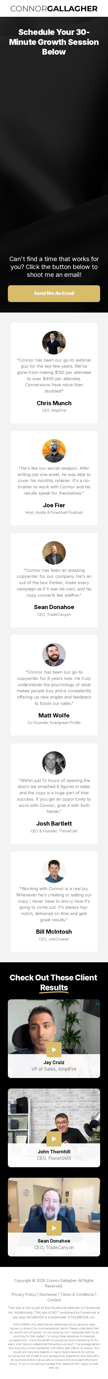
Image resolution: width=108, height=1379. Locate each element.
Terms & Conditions (77, 1294)
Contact (54, 1300)
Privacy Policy (24, 1294)
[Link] (54, 1049)
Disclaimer (48, 1294)
